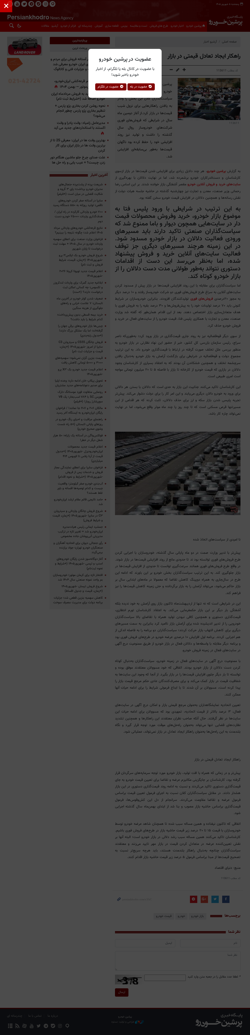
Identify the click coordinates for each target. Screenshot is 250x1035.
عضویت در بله (139, 86)
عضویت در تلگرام (109, 86)
